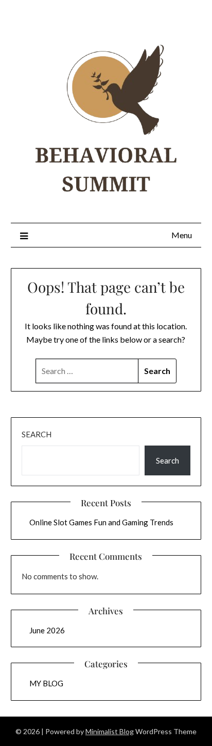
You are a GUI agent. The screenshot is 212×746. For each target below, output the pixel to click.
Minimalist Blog (109, 731)
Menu (181, 235)
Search (36, 434)
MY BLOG (46, 683)
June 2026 (47, 630)
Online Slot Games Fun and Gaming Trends (101, 522)
